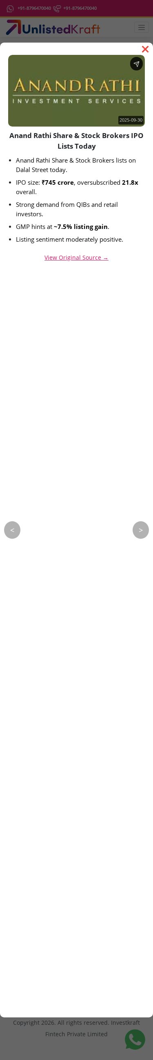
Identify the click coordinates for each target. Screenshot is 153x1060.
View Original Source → (76, 257)
